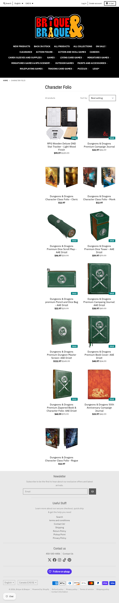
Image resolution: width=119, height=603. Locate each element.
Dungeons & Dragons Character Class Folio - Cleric (61, 198)
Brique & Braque (23, 589)
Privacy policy (71, 589)
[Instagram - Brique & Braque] (59, 560)
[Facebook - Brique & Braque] (54, 560)
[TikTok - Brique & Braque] (64, 560)
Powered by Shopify (40, 589)
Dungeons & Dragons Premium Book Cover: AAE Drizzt (99, 354)
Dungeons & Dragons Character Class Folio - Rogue (61, 459)
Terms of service (87, 589)
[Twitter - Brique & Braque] (49, 560)
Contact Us (68, 553)
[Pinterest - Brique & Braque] (69, 560)
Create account (95, 3)
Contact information (59, 592)
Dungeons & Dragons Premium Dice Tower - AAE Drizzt (99, 249)
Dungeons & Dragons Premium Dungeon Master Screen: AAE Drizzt (61, 354)
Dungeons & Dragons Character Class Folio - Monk (99, 198)
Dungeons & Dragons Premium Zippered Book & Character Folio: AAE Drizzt (62, 407)
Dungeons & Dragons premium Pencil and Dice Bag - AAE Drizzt (61, 302)
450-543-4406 (53, 553)
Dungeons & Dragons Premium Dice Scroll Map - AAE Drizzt (61, 249)
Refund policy (57, 589)
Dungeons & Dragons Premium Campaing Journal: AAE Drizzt (99, 302)
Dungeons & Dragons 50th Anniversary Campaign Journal (99, 407)
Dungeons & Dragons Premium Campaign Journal (99, 145)
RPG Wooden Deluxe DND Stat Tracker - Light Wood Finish (61, 146)
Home (5, 80)
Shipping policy (102, 589)
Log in (84, 3)
